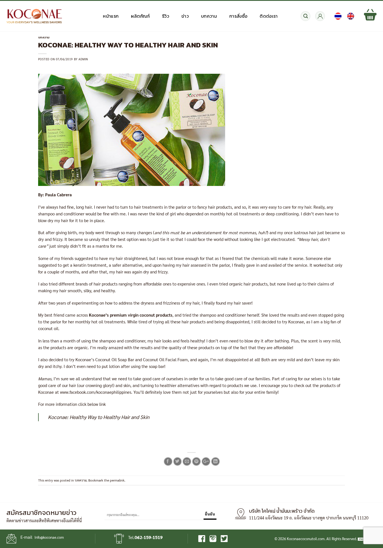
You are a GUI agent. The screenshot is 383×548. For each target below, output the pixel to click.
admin (83, 59)
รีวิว (165, 16)
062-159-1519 (149, 537)
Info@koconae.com (49, 537)
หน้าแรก (111, 16)
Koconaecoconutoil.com (306, 538)
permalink (117, 480)
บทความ (209, 16)
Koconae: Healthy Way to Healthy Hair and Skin (98, 417)
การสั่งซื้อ (238, 16)
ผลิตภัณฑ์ (140, 16)
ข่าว (185, 16)
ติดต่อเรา (269, 16)
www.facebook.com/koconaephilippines (95, 392)
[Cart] (370, 16)
